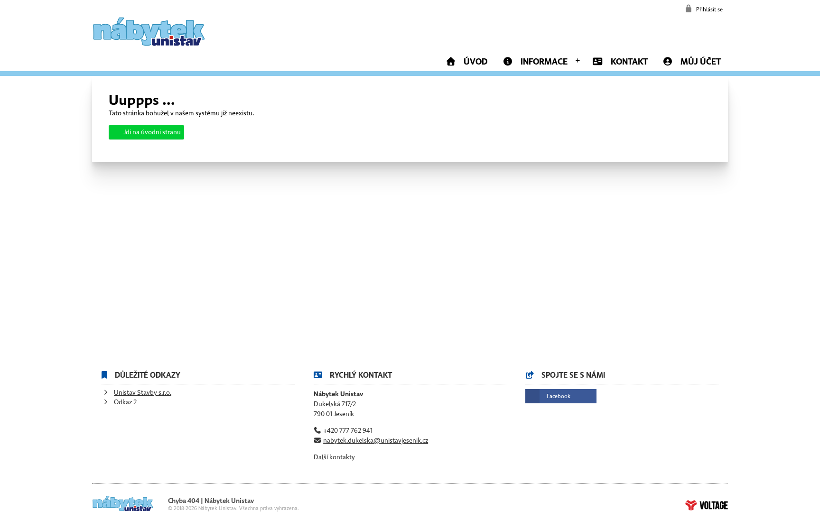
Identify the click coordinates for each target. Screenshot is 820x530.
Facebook (558, 396)
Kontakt (629, 62)
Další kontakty (334, 457)
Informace (544, 62)
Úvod (149, 31)
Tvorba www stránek (706, 505)
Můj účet (700, 62)
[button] (703, 8)
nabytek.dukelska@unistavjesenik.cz (375, 440)
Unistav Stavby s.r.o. (142, 392)
